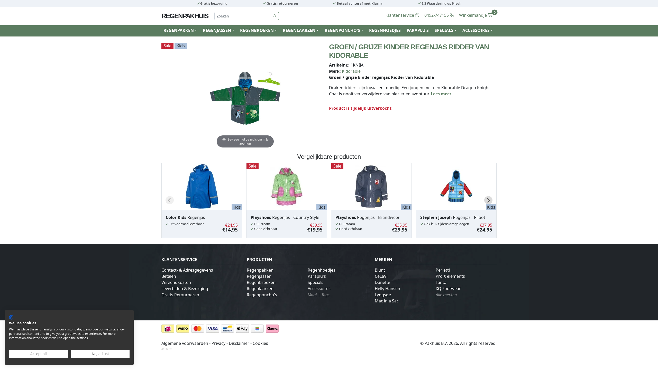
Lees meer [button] (441, 94)
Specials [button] (444, 30)
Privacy (218, 343)
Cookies (260, 343)
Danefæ (382, 282)
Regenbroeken (261, 282)
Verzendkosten (176, 282)
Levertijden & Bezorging (184, 288)
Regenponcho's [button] (342, 30)
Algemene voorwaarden (184, 343)
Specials (315, 282)
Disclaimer (239, 343)
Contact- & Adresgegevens (187, 270)
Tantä (441, 282)
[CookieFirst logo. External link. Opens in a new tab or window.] (11, 317)
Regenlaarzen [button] (299, 30)
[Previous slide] (170, 200)
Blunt (380, 270)
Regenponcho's (262, 295)
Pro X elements (450, 276)
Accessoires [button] (476, 30)
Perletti (443, 270)
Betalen (168, 276)
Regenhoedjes (385, 30)
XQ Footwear (448, 288)
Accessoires (319, 288)
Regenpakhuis (184, 16)
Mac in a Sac (387, 301)
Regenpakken (260, 270)
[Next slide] (488, 200)
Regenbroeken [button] (257, 30)
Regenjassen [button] (217, 30)
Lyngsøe (383, 295)
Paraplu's (418, 30)
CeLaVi (381, 276)
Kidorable (351, 71)
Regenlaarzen (260, 288)
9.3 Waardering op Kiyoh (441, 3)
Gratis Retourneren (180, 295)
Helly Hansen (387, 288)
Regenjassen (259, 276)
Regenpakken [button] (178, 30)
